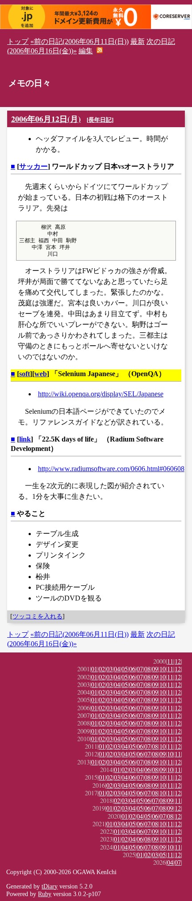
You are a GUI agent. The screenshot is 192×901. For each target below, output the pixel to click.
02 (102, 669)
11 (170, 661)
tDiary (50, 886)
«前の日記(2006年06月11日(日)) (79, 41)
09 (155, 669)
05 (124, 669)
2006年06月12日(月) (46, 118)
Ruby (44, 893)
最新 (137, 41)
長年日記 (100, 119)
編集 (86, 51)
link (25, 439)
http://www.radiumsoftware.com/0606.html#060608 (111, 468)
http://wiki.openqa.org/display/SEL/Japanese (100, 394)
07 (140, 669)
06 (132, 669)
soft (24, 374)
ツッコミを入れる (38, 616)
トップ (18, 41)
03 (109, 669)
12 (178, 661)
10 (162, 669)
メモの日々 (29, 83)
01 (94, 669)
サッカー (33, 166)
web (40, 374)
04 (117, 669)
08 (147, 669)
